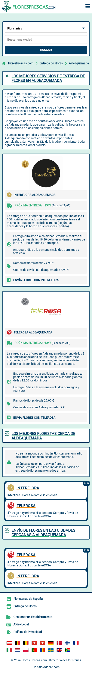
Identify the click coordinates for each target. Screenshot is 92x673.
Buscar (46, 49)
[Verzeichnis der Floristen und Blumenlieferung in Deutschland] (51, 643)
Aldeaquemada (79, 63)
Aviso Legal (21, 624)
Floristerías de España (28, 598)
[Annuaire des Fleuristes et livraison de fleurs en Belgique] (17, 643)
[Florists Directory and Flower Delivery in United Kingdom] (59, 650)
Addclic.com (51, 667)
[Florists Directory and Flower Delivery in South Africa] (67, 650)
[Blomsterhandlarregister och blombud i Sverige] (51, 650)
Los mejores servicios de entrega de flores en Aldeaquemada (48, 78)
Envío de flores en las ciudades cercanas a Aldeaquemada (43, 532)
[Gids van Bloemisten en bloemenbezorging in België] (26, 643)
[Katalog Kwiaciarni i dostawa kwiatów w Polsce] (26, 650)
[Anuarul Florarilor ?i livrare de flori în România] (42, 650)
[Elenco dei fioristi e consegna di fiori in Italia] (9, 650)
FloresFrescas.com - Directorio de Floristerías (51, 660)
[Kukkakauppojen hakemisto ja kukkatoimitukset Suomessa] (67, 643)
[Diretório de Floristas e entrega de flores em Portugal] (34, 650)
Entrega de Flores (51, 63)
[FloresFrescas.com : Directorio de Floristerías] (29, 6)
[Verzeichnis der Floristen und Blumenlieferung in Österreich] (9, 643)
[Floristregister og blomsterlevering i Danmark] (59, 643)
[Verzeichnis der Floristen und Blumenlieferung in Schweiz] (34, 643)
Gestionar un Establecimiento (32, 617)
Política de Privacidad (27, 631)
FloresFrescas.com (20, 63)
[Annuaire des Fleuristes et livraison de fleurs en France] (76, 643)
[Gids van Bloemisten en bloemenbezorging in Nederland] (17, 650)
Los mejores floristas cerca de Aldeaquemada (43, 435)
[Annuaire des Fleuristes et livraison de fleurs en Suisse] (42, 643)
